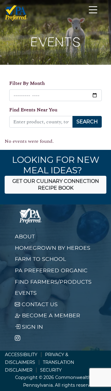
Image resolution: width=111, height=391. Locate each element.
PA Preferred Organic (51, 270)
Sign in (31, 326)
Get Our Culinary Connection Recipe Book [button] (55, 184)
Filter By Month (27, 83)
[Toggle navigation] (93, 12)
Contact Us (39, 304)
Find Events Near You (33, 109)
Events (26, 293)
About (25, 236)
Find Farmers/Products (53, 281)
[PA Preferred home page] (16, 13)
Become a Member (50, 315)
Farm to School (40, 259)
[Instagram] (17, 338)
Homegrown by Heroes (52, 248)
